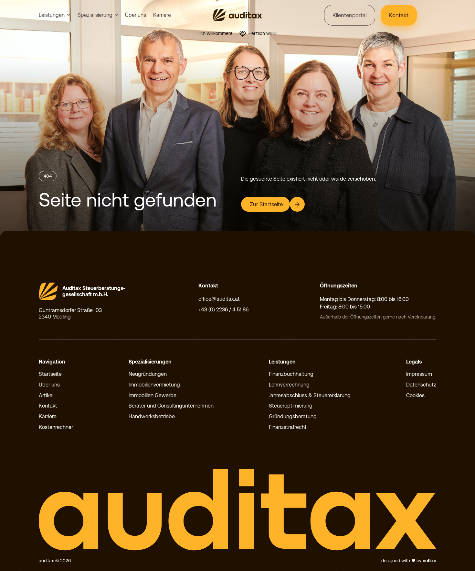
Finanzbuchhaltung (291, 374)
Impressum (419, 374)
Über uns (135, 15)
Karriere (162, 15)
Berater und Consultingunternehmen (171, 406)
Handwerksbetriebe (152, 416)
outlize (429, 560)
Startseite (50, 374)
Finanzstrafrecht (288, 427)
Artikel (46, 395)
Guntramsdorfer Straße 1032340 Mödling (70, 313)
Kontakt (48, 406)
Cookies (415, 395)
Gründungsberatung (293, 416)
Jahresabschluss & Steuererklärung (310, 395)
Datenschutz (421, 385)
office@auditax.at (219, 299)
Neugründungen (148, 374)
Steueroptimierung (290, 406)
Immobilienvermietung (154, 385)
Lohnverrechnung (289, 385)
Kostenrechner (56, 427)
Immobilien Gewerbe (152, 395)
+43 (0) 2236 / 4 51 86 (223, 310)
